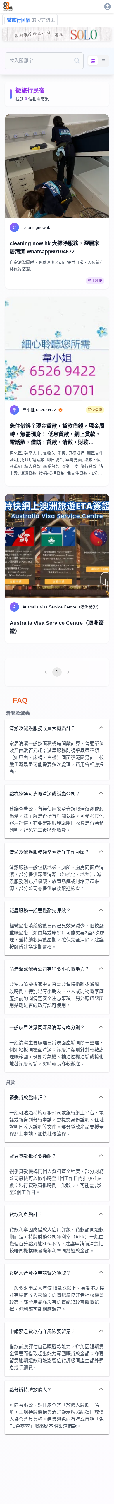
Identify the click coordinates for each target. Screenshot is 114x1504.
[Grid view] (93, 60)
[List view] (103, 60)
